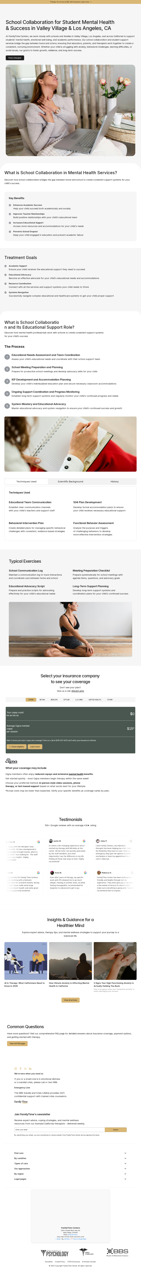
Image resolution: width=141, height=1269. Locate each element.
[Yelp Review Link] (25, 1068)
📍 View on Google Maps (78, 1239)
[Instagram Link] (15, 1068)
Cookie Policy (60, 1262)
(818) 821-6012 (73, 1234)
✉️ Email (57, 1239)
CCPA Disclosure (73, 1262)
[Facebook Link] (20, 1068)
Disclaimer (49, 1262)
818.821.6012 (77, 691)
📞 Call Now (65, 1239)
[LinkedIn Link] (30, 1068)
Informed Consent (89, 1262)
